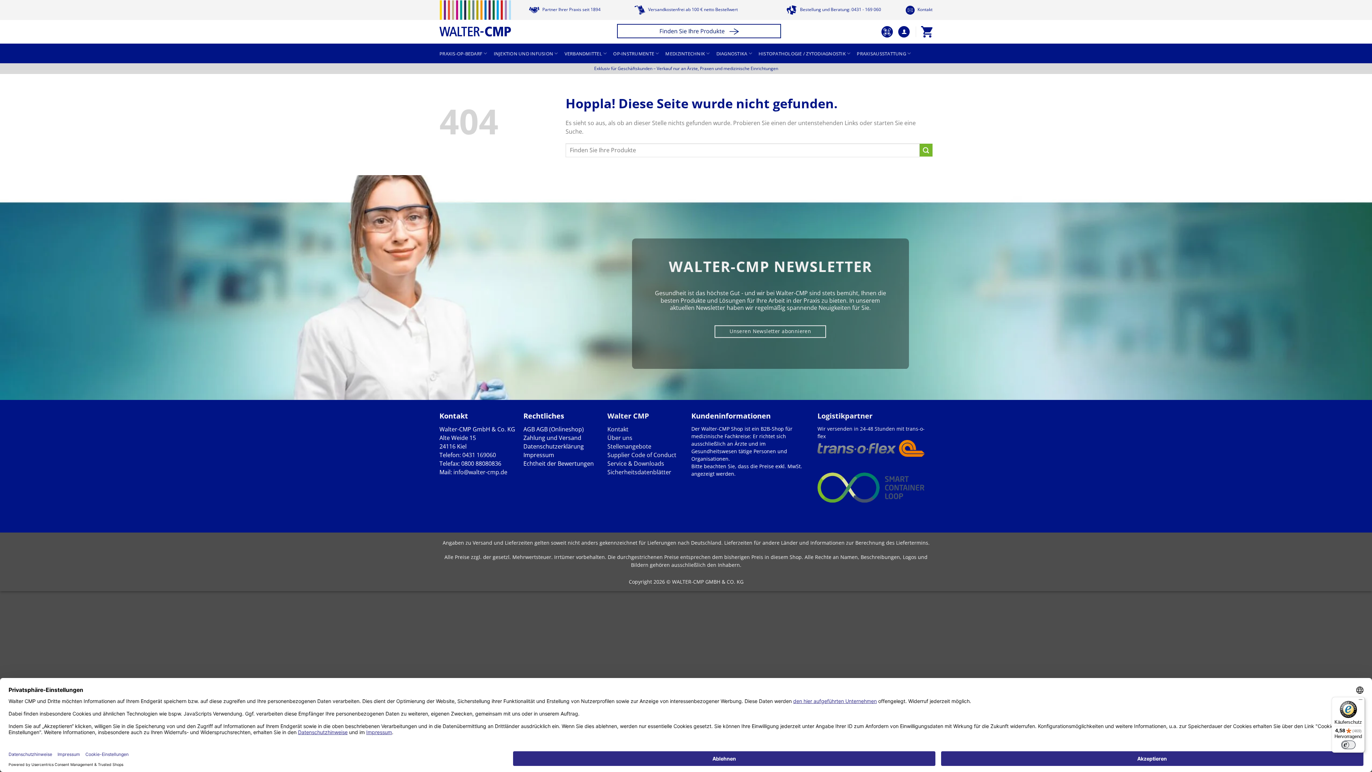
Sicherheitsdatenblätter (639, 472)
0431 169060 (479, 455)
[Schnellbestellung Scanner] (887, 32)
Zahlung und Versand (552, 438)
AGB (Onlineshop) (560, 429)
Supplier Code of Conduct (641, 455)
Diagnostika (731, 53)
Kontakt (924, 9)
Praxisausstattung (881, 53)
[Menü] (1360, 701)
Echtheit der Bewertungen (558, 463)
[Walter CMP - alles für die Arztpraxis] (475, 18)
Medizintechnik (685, 53)
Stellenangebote (629, 446)
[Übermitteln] (926, 150)
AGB (529, 429)
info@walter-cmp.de (480, 472)
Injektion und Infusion (523, 53)
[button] (700, 32)
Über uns (619, 438)
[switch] (1348, 745)
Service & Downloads (635, 463)
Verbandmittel (583, 53)
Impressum (538, 455)
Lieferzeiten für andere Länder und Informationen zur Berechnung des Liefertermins (826, 542)
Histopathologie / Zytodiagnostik (802, 53)
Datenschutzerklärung (553, 446)
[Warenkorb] (927, 32)
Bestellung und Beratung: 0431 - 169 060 (840, 9)
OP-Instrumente (633, 53)
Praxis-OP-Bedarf (460, 53)
